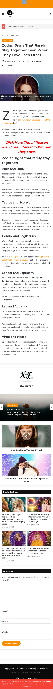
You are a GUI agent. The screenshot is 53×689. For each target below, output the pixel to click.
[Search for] (50, 14)
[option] (26, 407)
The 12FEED (9, 61)
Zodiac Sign (14, 35)
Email (5, 622)
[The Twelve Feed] (10, 13)
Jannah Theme (7, 681)
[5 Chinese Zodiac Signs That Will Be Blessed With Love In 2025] (39, 538)
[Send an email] (14, 61)
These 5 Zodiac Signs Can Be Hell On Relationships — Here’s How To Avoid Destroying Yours (13, 519)
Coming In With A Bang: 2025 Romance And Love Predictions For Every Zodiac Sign (38, 518)
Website (5, 632)
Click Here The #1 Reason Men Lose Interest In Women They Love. (26, 147)
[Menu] (3, 14)
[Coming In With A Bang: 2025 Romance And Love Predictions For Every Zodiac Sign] (39, 504)
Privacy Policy (36, 672)
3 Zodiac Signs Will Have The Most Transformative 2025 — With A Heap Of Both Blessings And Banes (13, 553)
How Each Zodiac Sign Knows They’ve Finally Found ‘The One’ (26, 414)
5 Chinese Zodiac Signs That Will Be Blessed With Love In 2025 (38, 550)
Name (5, 611)
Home (5, 35)
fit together (15, 257)
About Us (15, 672)
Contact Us (25, 672)
